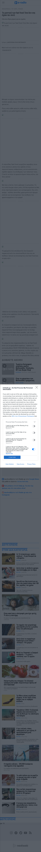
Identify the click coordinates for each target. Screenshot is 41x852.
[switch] (33, 426)
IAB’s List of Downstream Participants (23, 416)
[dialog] (20, 426)
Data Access (20, 464)
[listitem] (20, 422)
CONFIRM (12, 457)
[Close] (37, 388)
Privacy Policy (31, 464)
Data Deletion (10, 464)
